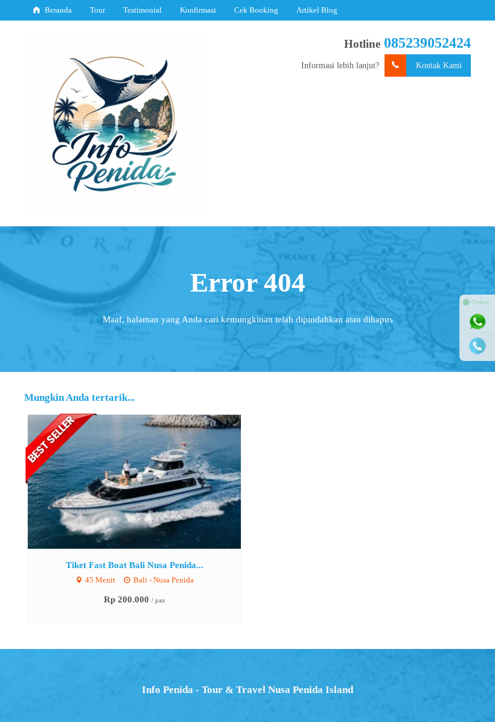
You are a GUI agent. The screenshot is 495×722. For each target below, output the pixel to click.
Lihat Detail (145, 480)
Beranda (57, 9)
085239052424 (427, 43)
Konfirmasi (198, 9)
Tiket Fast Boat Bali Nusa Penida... (134, 565)
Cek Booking (256, 9)
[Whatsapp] (477, 322)
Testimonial (142, 9)
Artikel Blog (316, 9)
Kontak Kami (439, 65)
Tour (97, 9)
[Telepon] (477, 346)
